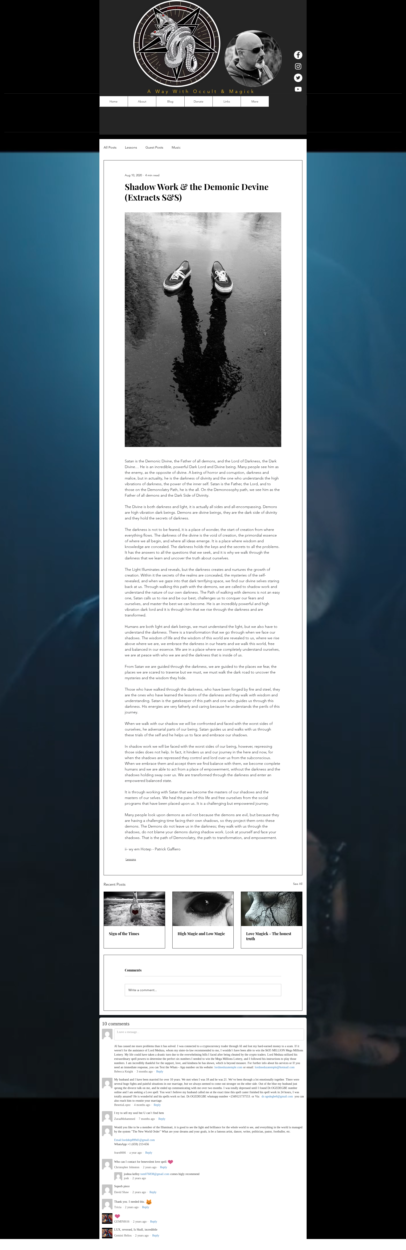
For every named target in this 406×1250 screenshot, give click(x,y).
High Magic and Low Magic (201, 933)
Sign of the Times (124, 933)
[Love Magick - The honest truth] (271, 909)
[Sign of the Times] (134, 909)
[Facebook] (298, 55)
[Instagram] (298, 66)
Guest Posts (154, 147)
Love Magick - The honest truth (268, 936)
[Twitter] (298, 78)
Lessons (131, 147)
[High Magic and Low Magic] (203, 909)
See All (297, 884)
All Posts (110, 147)
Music (176, 147)
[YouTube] (298, 89)
